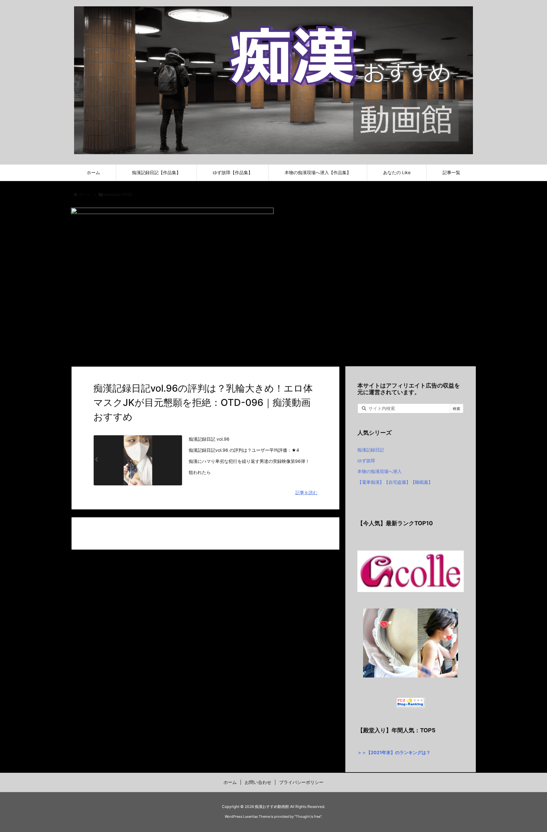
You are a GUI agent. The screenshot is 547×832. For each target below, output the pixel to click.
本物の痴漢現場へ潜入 (379, 471)
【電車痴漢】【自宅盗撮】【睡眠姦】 (395, 482)
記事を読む (306, 492)
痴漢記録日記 (370, 449)
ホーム (85, 194)
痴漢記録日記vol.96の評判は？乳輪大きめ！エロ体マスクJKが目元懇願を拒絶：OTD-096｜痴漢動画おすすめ (203, 402)
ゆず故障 (366, 460)
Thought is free (308, 816)
